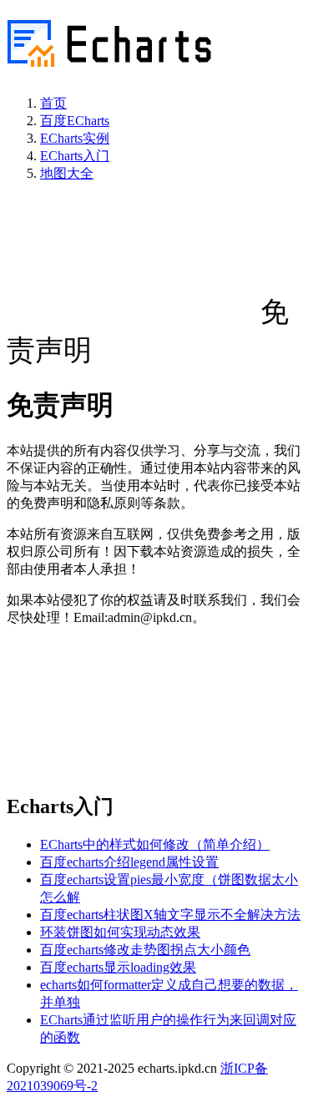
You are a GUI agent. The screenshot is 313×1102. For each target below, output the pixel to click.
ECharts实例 (74, 138)
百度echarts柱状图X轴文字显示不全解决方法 (170, 914)
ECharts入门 (74, 156)
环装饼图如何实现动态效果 (120, 932)
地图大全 (66, 173)
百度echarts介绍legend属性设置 (129, 862)
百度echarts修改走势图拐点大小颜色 (145, 950)
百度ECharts (74, 121)
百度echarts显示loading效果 (118, 967)
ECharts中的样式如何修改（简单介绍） (155, 844)
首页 (53, 103)
